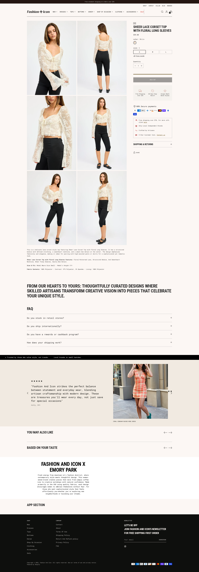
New (28, 524)
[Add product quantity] (141, 66)
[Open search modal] (162, 12)
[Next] (145, 12)
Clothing (30, 546)
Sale (29, 553)
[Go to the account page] (166, 12)
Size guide (140, 56)
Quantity (137, 61)
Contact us (161, 135)
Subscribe (162, 539)
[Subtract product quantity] (135, 66)
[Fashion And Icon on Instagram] (125, 546)
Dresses (30, 528)
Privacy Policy (62, 542)
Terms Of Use (61, 532)
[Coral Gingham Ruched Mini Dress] (140, 391)
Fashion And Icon (45, 562)
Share (138, 152)
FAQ (57, 546)
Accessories (32, 549)
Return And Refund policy (67, 539)
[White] (134, 42)
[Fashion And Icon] (38, 12)
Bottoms (30, 535)
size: (136, 48)
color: (138, 39)
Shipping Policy (63, 535)
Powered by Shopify (33, 564)
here (145, 122)
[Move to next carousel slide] (171, 393)
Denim (29, 539)
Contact (59, 524)
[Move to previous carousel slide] (27, 393)
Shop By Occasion (34, 542)
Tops (29, 532)
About (58, 528)
